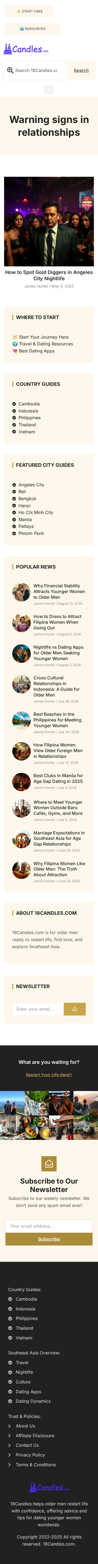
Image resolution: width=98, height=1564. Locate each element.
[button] (49, 89)
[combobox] (34, 70)
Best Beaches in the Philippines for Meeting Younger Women (57, 719)
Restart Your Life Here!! (49, 1074)
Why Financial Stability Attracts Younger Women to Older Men (59, 591)
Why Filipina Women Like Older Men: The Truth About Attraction (59, 869)
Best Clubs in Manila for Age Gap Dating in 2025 (58, 778)
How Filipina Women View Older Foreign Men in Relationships (58, 750)
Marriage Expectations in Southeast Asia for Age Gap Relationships (59, 838)
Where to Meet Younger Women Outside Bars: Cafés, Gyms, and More (57, 807)
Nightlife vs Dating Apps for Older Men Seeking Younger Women (58, 652)
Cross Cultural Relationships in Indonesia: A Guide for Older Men (56, 686)
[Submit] (75, 1009)
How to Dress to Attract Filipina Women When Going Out (57, 622)
